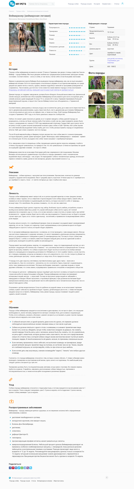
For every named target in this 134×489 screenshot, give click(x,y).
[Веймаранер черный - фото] (115, 111)
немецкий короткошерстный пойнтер (46, 90)
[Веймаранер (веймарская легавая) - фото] (96, 82)
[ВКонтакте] (16, 468)
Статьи (116, 4)
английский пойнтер (24, 90)
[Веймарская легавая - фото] (115, 82)
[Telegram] (25, 468)
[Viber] (27, 468)
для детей (110, 58)
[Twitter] (19, 468)
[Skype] (30, 468)
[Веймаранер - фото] (115, 97)
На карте (97, 4)
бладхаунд (13, 90)
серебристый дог (67, 90)
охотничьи (118, 58)
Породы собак (73, 4)
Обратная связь (58, 481)
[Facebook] (10, 468)
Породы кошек (86, 4)
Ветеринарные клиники (44, 481)
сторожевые (111, 60)
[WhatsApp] (22, 468)
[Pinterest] (13, 468)
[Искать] (53, 4)
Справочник (106, 4)
